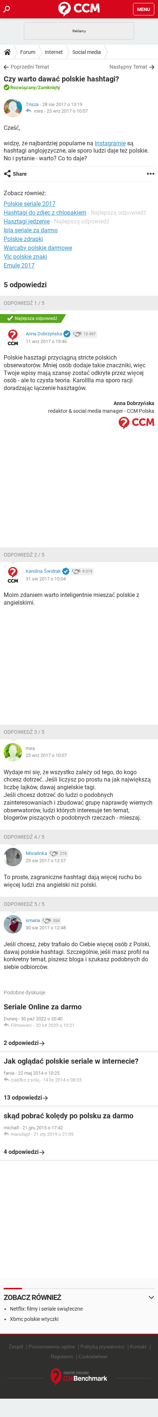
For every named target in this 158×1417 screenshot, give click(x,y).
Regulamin (62, 1356)
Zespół (16, 1346)
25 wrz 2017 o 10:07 (67, 111)
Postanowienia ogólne (52, 1346)
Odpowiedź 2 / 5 (24, 555)
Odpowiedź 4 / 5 (24, 837)
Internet (54, 52)
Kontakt (138, 1346)
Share (20, 174)
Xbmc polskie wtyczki (34, 1319)
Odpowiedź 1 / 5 (24, 303)
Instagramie (110, 143)
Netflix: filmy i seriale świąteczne (46, 1309)
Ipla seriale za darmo (31, 230)
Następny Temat (128, 67)
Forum (27, 52)
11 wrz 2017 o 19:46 (46, 341)
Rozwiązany (23, 87)
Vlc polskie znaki (25, 256)
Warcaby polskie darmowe (38, 247)
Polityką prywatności (102, 1346)
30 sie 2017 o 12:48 (46, 927)
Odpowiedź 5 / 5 (24, 904)
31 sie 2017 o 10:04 (46, 579)
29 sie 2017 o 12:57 (46, 860)
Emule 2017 (19, 265)
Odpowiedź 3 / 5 (24, 732)
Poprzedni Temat (30, 67)
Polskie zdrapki (23, 239)
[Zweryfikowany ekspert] (67, 334)
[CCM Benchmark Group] (79, 1377)
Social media (86, 52)
